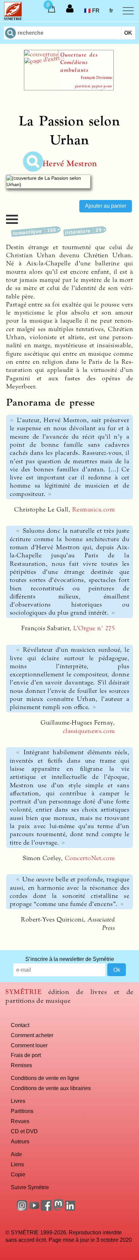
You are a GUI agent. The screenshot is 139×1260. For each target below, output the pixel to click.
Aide (16, 1154)
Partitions (22, 1111)
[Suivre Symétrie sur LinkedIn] (70, 1209)
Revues (20, 1121)
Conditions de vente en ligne (45, 1078)
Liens (17, 1164)
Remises (21, 1065)
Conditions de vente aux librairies (51, 1088)
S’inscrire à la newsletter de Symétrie (69, 959)
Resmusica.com (93, 509)
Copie (18, 1174)
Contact (20, 1025)
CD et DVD (24, 1131)
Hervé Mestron (69, 163)
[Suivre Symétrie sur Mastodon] (58, 1209)
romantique (35, 231)
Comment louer (29, 1045)
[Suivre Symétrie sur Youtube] (34, 1209)
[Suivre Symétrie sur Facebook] (46, 1209)
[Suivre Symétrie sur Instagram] (22, 1209)
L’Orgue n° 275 (94, 628)
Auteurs (20, 1141)
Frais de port (26, 1055)
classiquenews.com (89, 731)
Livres (18, 1101)
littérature (83, 231)
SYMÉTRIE (23, 992)
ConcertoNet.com (90, 858)
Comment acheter (32, 1035)
